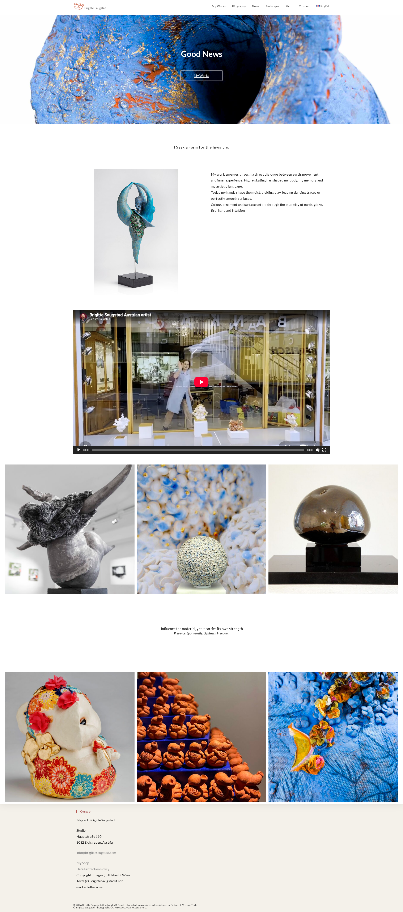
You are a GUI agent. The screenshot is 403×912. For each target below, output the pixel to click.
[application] (201, 382)
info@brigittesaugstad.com (96, 853)
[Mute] (317, 450)
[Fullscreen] (324, 450)
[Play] (79, 450)
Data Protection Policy (92, 869)
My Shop (82, 863)
